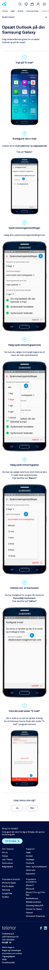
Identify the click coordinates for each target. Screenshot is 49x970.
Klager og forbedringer (11, 950)
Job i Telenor (7, 860)
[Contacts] (26, 4)
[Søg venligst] (20, 4)
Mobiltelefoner (32, 898)
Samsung (6, 890)
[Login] (38, 4)
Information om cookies (12, 953)
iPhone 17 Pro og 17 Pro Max (35, 894)
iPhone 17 (30, 885)
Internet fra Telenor (34, 909)
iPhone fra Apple (9, 883)
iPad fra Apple (8, 886)
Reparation (30, 874)
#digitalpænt (7, 867)
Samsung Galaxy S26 (34, 906)
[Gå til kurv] (32, 4)
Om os (5, 852)
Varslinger (30, 860)
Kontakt (29, 856)
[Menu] (45, 4)
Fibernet (29, 913)
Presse (5, 856)
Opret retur (30, 870)
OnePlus (5, 897)
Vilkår (4, 960)
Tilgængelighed (8, 956)
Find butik (30, 863)
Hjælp (13, 11)
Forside (5, 11)
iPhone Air (30, 889)
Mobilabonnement (33, 902)
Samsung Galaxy (32, 11)
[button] (24, 17)
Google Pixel (7, 893)
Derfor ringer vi (8, 947)
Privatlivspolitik (8, 963)
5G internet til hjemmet (35, 916)
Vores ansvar (7, 863)
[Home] (4, 4)
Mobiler (20, 11)
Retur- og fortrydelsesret (36, 867)
